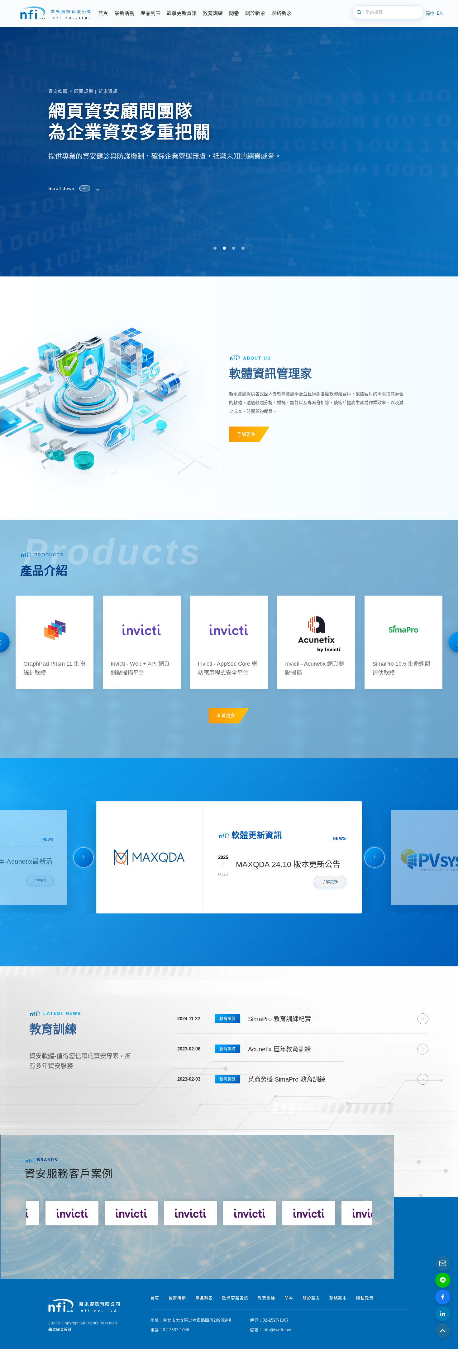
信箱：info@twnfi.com (271, 1330)
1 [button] (215, 248)
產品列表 (204, 1298)
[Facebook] (442, 1297)
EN (439, 13)
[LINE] (442, 1280)
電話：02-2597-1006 (169, 1330)
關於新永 (311, 1298)
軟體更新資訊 (235, 1298)
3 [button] (234, 248)
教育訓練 (227, 1018)
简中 (430, 13)
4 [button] (243, 248)
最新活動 (177, 1298)
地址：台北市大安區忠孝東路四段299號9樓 (190, 1320)
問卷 (288, 1298)
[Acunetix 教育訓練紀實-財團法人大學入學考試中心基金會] (302, 1079)
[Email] (442, 1263)
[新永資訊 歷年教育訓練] (302, 1049)
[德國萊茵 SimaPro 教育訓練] (302, 1019)
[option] (229, 138)
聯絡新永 (338, 1298)
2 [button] (224, 248)
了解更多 (246, 434)
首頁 (154, 1298)
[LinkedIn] (442, 1313)
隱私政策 (365, 1298)
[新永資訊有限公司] (54, 13)
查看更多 (226, 715)
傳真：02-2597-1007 (269, 1320)
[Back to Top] (442, 1330)
